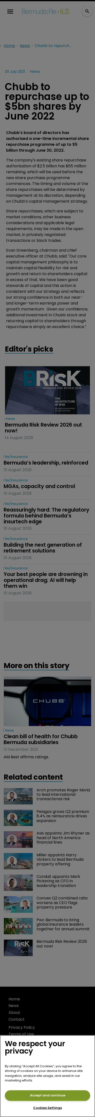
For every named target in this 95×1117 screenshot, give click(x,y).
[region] (47, 1076)
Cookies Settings (47, 1107)
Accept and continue (47, 1095)
